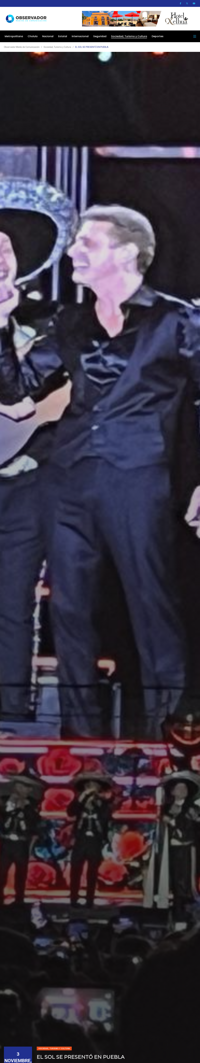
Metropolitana (14, 36)
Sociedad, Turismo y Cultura (129, 36)
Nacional (47, 36)
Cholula (33, 36)
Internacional (80, 36)
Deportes (157, 36)
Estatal (62, 36)
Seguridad (99, 36)
